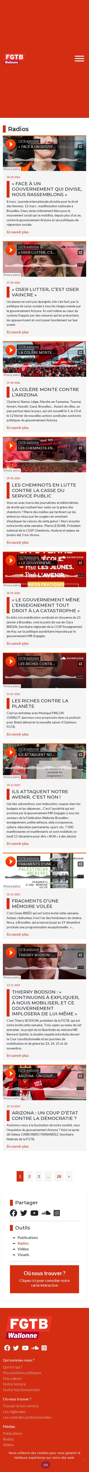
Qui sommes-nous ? (18, 1360)
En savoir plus (18, 232)
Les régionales (14, 1411)
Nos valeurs (12, 1378)
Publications (28, 1237)
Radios (23, 1243)
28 (59, 1176)
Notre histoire (14, 1384)
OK (45, 1465)
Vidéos (23, 1249)
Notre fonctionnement (21, 1389)
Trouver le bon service (21, 1405)
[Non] (83, 1459)
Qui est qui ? (12, 1367)
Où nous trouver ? (44, 1278)
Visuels (23, 1254)
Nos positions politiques (22, 1372)
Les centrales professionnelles (27, 1417)
